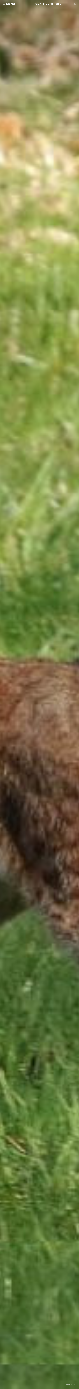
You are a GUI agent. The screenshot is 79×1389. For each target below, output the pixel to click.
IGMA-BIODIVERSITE (48, 3)
